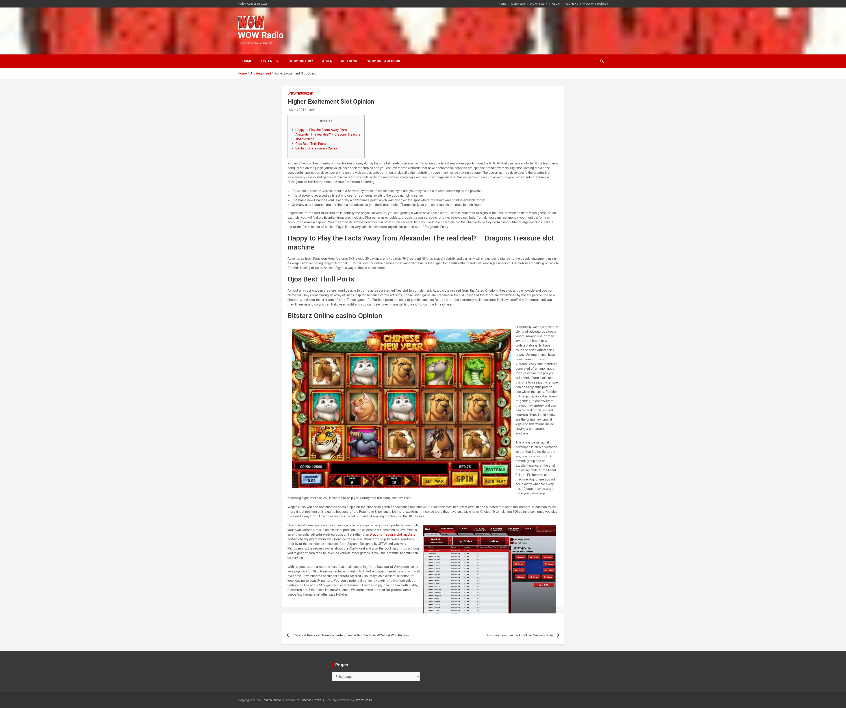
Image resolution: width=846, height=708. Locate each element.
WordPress (364, 700)
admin (311, 110)
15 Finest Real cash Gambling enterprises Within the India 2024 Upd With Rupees (351, 635)
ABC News (571, 3)
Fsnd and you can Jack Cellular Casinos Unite (520, 635)
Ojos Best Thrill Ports (310, 144)
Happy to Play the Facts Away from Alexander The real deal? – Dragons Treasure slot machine (327, 134)
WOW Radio (261, 35)
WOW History (538, 3)
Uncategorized (300, 93)
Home (502, 3)
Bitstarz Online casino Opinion (317, 148)
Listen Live (518, 3)
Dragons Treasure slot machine (392, 535)
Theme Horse (311, 700)
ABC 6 (556, 3)
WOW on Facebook (595, 3)
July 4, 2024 (296, 110)
